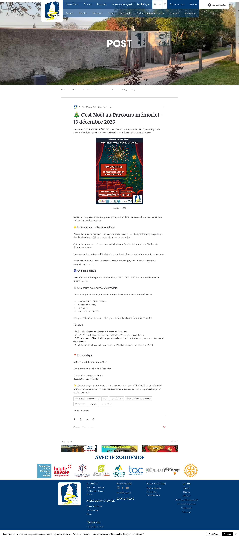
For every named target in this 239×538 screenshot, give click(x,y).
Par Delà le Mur (117, 398)
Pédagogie (186, 512)
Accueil (187, 488)
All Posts (64, 90)
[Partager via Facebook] (74, 419)
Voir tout (174, 441)
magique (93, 404)
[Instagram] (118, 488)
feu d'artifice (106, 404)
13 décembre (80, 404)
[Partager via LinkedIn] (87, 419)
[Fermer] (236, 534)
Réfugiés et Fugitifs (129, 90)
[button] (83, 13)
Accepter (227, 534)
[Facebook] (123, 488)
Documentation (101, 90)
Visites (75, 90)
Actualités (86, 90)
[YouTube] (127, 488)
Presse (114, 90)
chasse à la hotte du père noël (87, 398)
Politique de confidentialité (133, 534)
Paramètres (213, 534)
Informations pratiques (186, 504)
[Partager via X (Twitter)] (81, 419)
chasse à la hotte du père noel (139, 398)
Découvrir (187, 496)
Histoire (186, 492)
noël (104, 398)
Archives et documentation (187, 500)
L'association (186, 508)
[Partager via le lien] (93, 419)
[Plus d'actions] (164, 107)
